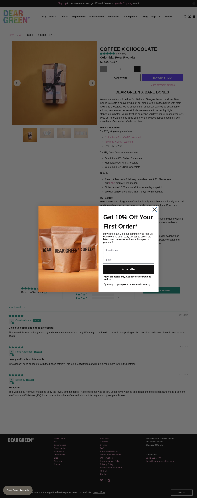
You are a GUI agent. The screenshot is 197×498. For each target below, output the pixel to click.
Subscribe (128, 269)
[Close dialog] (154, 209)
